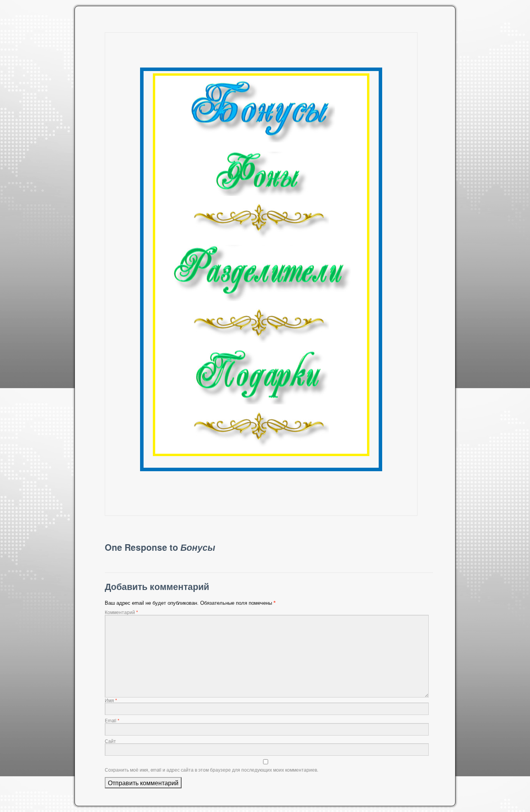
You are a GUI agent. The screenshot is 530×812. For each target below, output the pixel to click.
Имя (111, 700)
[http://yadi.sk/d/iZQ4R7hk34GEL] (261, 377)
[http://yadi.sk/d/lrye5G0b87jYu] (261, 111)
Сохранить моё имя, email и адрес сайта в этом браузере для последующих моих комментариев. (211, 770)
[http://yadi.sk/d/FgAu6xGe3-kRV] (261, 173)
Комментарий (121, 612)
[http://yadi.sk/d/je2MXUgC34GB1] (261, 273)
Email (112, 720)
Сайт (110, 741)
